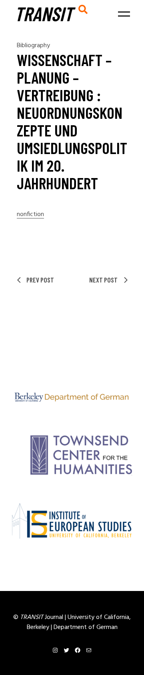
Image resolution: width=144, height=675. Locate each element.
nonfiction (30, 215)
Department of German (86, 627)
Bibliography (33, 45)
